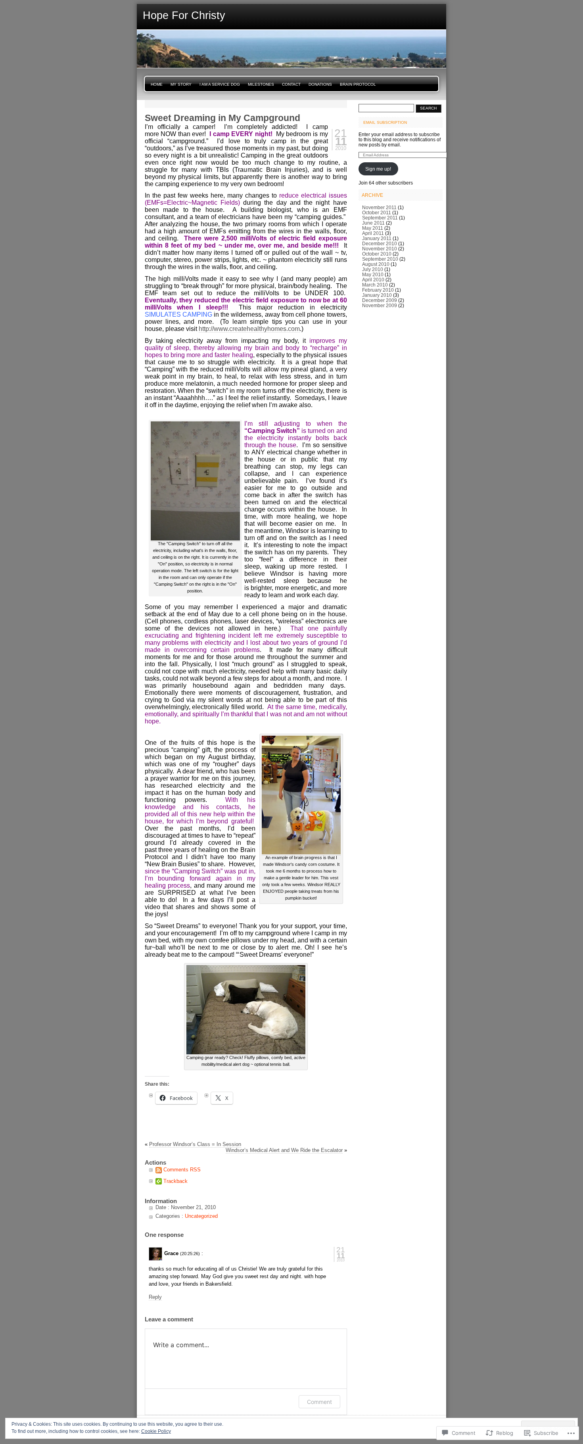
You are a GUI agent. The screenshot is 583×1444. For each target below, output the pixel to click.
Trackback (175, 1181)
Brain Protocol (358, 84)
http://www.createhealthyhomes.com (249, 328)
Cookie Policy (156, 1431)
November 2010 (379, 248)
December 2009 (379, 300)
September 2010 (380, 258)
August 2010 (375, 264)
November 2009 (379, 305)
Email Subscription (385, 122)
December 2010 (379, 243)
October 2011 (376, 212)
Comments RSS (182, 1170)
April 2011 (373, 233)
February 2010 (378, 289)
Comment (319, 1401)
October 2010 (376, 253)
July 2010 (372, 269)
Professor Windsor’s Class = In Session (195, 1144)
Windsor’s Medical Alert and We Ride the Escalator (284, 1150)
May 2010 (373, 274)
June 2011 (373, 222)
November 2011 (379, 207)
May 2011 (372, 228)
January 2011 (376, 238)
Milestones (261, 84)
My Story (181, 84)
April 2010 (373, 279)
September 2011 (380, 217)
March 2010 (375, 284)
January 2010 (377, 295)
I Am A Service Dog (219, 84)
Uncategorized (201, 1216)
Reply (155, 1297)
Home (157, 84)
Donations (320, 84)
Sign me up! (378, 168)
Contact (291, 84)
